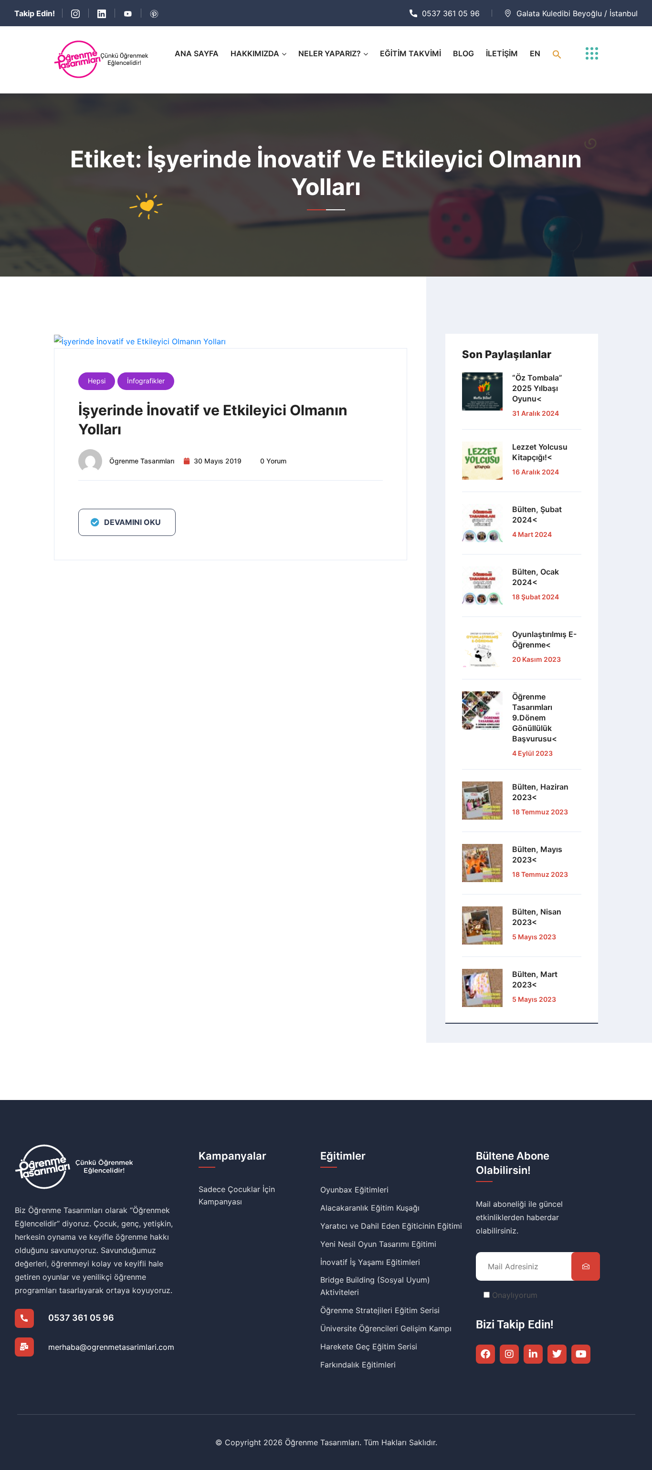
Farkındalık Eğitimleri (358, 1364)
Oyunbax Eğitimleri (354, 1189)
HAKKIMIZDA (255, 53)
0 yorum (273, 461)
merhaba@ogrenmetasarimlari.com (111, 1347)
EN (535, 53)
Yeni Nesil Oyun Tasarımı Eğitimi (378, 1244)
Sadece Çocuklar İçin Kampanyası (237, 1195)
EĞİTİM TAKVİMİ (410, 53)
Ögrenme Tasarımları (141, 461)
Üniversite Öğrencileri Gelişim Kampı (386, 1328)
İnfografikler (146, 381)
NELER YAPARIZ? (329, 53)
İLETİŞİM (502, 53)
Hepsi (96, 381)
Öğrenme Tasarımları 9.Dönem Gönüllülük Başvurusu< (534, 717)
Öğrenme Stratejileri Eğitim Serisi (380, 1310)
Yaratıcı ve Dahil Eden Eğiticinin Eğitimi (391, 1226)
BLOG (463, 53)
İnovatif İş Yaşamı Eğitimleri (370, 1262)
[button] (557, 53)
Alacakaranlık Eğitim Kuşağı (370, 1208)
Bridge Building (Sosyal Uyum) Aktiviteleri (375, 1286)
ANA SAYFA (197, 53)
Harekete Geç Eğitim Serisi (368, 1346)
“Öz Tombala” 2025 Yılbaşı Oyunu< (537, 388)
